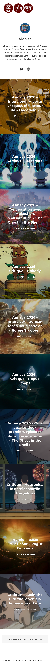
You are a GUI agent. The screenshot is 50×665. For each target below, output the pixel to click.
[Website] (28, 69)
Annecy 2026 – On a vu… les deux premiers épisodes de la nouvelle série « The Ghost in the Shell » (25, 434)
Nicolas (33, 116)
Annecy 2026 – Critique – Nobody (25, 268)
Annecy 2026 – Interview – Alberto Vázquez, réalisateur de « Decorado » (25, 103)
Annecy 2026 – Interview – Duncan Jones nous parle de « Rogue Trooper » (25, 323)
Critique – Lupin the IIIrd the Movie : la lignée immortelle (25, 599)
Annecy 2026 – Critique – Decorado (25, 158)
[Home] (18, 8)
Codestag (39, 660)
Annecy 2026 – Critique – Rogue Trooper (25, 378)
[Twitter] (21, 69)
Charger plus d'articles (25, 639)
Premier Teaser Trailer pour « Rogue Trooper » (25, 544)
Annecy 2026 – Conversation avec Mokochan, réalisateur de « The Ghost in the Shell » (25, 213)
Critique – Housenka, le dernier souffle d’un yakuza (25, 488)
